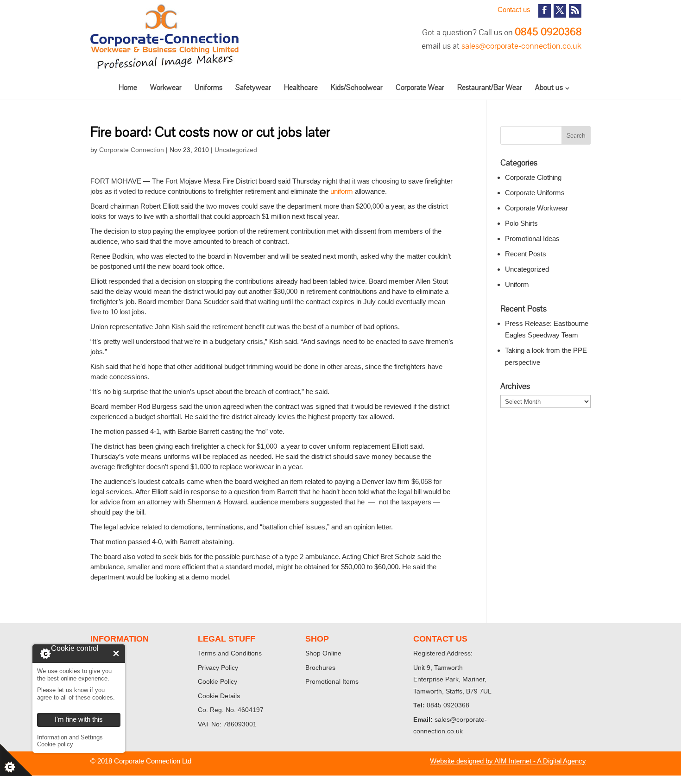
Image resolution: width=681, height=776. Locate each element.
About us (549, 87)
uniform (341, 191)
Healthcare (301, 87)
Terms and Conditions (230, 653)
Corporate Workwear (536, 208)
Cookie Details (219, 696)
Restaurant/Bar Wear (489, 87)
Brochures (320, 667)
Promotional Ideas (532, 238)
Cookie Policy (217, 681)
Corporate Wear (420, 87)
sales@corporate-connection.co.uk (521, 45)
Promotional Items (332, 681)
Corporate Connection (131, 149)
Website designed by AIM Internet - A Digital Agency (508, 761)
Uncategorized (235, 149)
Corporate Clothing (533, 177)
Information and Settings (70, 737)
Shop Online (323, 653)
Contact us (514, 9)
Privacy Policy (218, 667)
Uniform (517, 284)
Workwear (166, 87)
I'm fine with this (116, 653)
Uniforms (208, 87)
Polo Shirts (521, 223)
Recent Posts (525, 254)
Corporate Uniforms (535, 193)
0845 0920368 (548, 31)
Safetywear (253, 87)
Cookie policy (55, 744)
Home (128, 87)
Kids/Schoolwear (357, 87)
